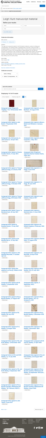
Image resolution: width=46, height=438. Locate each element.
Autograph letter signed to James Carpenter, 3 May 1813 (34, 138)
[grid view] (23, 97)
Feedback (43, 436)
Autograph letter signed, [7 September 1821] (32, 283)
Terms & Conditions (31, 421)
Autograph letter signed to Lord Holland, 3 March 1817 (33, 197)
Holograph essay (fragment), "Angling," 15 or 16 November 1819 (11, 109)
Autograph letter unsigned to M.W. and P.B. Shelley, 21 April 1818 (34, 341)
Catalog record (11, 41)
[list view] (25, 97)
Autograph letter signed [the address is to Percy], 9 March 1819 (11, 269)
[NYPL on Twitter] (37, 428)
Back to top (3, 409)
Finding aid (4, 41)
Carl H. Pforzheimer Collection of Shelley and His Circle (13, 63)
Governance (30, 423)
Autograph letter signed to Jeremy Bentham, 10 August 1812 (34, 109)
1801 (8, 59)
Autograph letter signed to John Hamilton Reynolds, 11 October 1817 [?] (10, 254)
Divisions (39, 1)
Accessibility (24, 419)
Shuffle (28, 1)
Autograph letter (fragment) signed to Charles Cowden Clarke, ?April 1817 (34, 153)
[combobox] (20, 6)
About (43, 1)
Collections (33, 1)
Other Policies (30, 420)
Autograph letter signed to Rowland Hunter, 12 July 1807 (10, 225)
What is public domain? (17, 8)
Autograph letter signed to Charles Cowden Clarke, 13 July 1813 (11, 153)
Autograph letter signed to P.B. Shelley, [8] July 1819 (10, 313)
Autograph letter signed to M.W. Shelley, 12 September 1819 (10, 283)
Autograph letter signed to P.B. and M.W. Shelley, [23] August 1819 (34, 355)
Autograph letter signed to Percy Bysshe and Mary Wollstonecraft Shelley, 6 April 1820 (33, 386)
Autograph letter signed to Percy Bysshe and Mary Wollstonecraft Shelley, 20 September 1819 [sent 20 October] (34, 371)
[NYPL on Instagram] (39, 428)
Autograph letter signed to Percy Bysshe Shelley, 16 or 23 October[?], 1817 (33, 298)
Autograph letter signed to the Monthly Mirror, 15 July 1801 (10, 239)
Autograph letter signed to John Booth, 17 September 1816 (10, 123)
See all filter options (7, 31)
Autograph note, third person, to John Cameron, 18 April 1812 (10, 138)
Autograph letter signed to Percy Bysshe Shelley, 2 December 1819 (34, 313)
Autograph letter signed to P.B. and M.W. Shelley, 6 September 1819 (11, 370)
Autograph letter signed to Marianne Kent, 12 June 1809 (32, 211)
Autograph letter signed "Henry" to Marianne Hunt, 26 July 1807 (11, 211)
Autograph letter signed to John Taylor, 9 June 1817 (10, 401)
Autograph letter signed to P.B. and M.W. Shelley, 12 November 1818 (11, 341)
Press (23, 420)
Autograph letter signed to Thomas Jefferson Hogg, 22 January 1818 (11, 168)
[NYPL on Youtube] (42, 428)
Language (37, 421)
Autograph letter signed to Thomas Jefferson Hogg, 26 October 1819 (11, 197)
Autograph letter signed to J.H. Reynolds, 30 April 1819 (33, 253)
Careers (23, 421)
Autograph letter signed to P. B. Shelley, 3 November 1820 (33, 327)
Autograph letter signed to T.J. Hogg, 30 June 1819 (33, 182)
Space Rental (24, 423)
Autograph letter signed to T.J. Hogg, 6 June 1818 (33, 168)
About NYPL (38, 420)
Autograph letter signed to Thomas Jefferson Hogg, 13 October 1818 (11, 182)
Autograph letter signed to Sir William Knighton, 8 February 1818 (34, 225)
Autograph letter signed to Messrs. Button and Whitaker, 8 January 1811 (34, 123)
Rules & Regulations (39, 419)
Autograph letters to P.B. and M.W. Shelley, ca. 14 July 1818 (11, 355)
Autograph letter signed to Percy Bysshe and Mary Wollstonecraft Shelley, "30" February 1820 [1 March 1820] (11, 387)
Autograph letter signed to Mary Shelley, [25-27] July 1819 (33, 269)
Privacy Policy (30, 419)
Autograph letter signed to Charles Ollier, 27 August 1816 (34, 239)
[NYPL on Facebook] (34, 428)
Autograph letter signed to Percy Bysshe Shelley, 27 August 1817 (11, 297)
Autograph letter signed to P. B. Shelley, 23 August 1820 (10, 327)
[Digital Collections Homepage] (11, 2)
